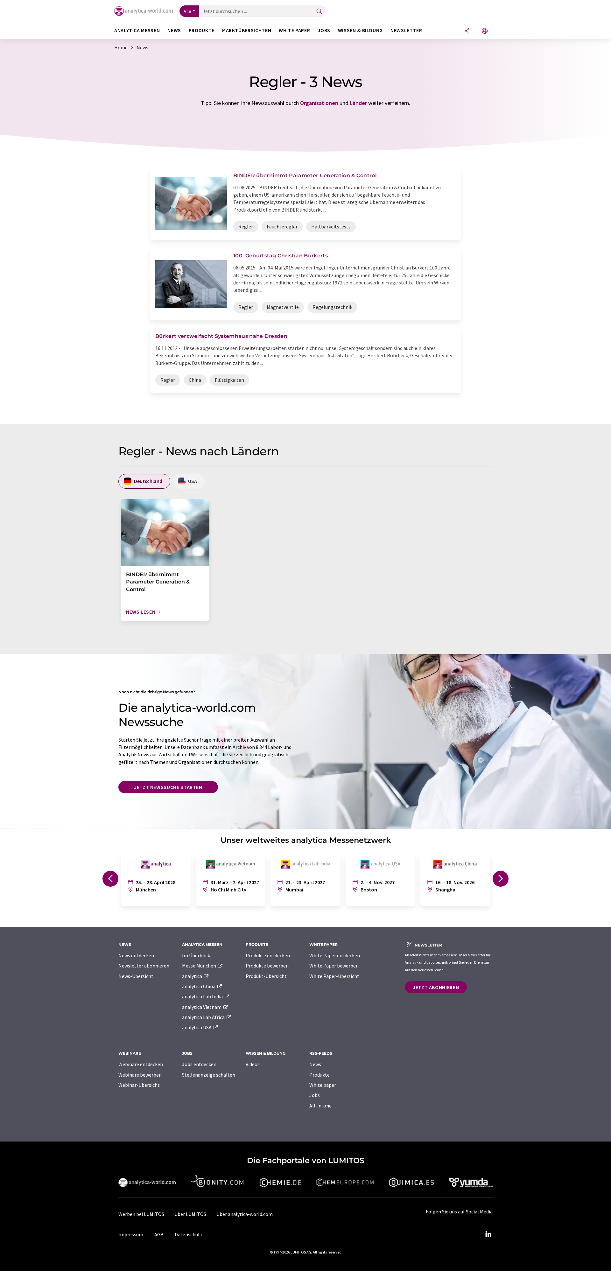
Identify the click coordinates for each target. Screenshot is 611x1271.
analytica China (199, 986)
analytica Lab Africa (204, 1017)
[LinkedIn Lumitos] (488, 1234)
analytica (192, 976)
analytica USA (197, 1027)
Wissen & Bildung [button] (360, 30)
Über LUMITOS (190, 1214)
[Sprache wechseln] (484, 31)
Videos (253, 1064)
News (315, 1064)
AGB (159, 1234)
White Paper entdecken (334, 955)
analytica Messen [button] (137, 30)
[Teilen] (467, 31)
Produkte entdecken (268, 955)
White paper (322, 1085)
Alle (187, 11)
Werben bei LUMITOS (141, 1214)
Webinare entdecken (140, 1064)
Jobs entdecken (199, 1064)
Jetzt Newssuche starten (168, 787)
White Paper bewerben (334, 965)
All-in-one (320, 1105)
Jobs (314, 1095)
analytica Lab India (203, 996)
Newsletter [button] (406, 30)
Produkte (319, 1075)
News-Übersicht (135, 976)
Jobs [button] (324, 30)
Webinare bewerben (140, 1075)
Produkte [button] (201, 30)
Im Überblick (196, 955)
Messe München (199, 965)
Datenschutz (189, 1234)
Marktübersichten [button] (246, 30)
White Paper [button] (294, 30)
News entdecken (136, 955)
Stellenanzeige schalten (208, 1075)
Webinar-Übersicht (139, 1085)
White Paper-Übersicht (334, 976)
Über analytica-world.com (244, 1214)
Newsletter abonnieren (143, 965)
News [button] (174, 30)
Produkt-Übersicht (266, 976)
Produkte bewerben (267, 965)
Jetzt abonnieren (436, 987)
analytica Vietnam (202, 1007)
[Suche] (319, 11)
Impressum (130, 1234)
